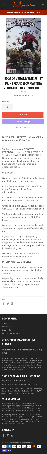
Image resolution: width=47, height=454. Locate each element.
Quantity (5, 102)
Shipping (16, 96)
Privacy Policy (7, 330)
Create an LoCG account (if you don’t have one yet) (19, 384)
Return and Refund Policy (11, 333)
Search (4, 323)
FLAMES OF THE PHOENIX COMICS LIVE (22, 351)
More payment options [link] (23, 127)
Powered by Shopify (28, 442)
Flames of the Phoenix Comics (15, 442)
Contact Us (6, 327)
